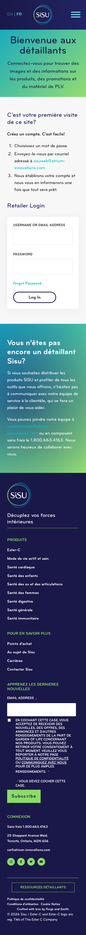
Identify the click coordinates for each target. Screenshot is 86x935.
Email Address (22, 699)
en (10, 14)
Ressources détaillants (43, 887)
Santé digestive (20, 602)
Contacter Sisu (19, 670)
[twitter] (31, 862)
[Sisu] (43, 15)
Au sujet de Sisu (21, 652)
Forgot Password (27, 284)
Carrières (14, 661)
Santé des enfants (22, 576)
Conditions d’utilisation (22, 904)
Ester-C (13, 550)
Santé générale (19, 610)
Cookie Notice (50, 904)
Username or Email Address (39, 225)
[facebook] (21, 862)
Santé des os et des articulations (35, 584)
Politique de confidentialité (42, 759)
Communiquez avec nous (44, 763)
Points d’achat (19, 644)
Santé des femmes (23, 593)
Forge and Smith (57, 909)
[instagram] (11, 862)
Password (22, 254)
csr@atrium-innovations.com (28, 850)
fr (19, 14)
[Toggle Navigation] (75, 14)
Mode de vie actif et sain (28, 559)
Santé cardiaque (21, 567)
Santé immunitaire (23, 619)
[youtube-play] (41, 862)
